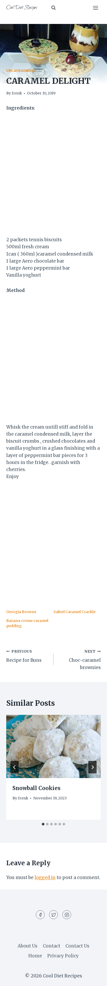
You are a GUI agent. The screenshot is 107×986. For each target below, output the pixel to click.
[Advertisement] (53, 173)
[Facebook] (40, 914)
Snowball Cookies (36, 788)
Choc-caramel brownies (85, 659)
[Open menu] (95, 7)
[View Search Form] (53, 7)
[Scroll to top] (94, 978)
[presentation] (53, 746)
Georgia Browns (21, 611)
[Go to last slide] (14, 767)
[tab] (43, 824)
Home (35, 956)
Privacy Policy (63, 956)
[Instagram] (66, 914)
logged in (45, 877)
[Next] (92, 767)
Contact (51, 946)
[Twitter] (53, 914)
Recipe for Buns (24, 656)
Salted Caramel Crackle (75, 611)
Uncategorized (21, 71)
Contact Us (77, 946)
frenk (17, 93)
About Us (27, 946)
